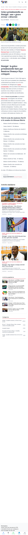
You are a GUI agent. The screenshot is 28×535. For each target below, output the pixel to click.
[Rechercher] (19, 2)
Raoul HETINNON (8, 176)
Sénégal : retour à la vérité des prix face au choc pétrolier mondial (14, 236)
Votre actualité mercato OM (8, 530)
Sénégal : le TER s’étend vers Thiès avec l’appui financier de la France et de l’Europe (16, 304)
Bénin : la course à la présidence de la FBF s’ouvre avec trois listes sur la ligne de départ (16, 292)
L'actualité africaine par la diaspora (9, 529)
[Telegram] (16, 25)
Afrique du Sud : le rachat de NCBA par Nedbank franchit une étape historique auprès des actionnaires (16, 287)
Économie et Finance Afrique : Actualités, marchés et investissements (12, 204)
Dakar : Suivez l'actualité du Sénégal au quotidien (16, 6)
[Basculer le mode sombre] (22, 2)
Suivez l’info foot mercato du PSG (9, 527)
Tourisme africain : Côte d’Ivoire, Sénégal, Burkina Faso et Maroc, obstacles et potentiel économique (12, 207)
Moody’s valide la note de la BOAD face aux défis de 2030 (16, 309)
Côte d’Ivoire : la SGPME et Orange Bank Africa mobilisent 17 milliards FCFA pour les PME (16, 281)
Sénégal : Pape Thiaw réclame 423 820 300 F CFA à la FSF (13, 265)
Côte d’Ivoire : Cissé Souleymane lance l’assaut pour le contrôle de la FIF (16, 298)
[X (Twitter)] (10, 25)
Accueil (2, 6)
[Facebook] (7, 25)
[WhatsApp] (13, 25)
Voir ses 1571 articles (18, 176)
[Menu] (25, 2)
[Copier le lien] (19, 25)
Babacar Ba (4, 98)
